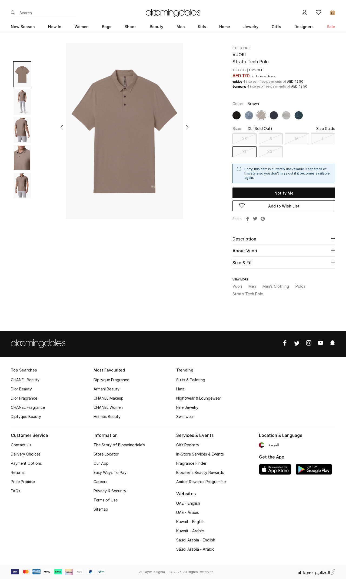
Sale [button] (331, 26)
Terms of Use (106, 500)
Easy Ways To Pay (110, 472)
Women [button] (82, 26)
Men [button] (181, 26)
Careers (100, 481)
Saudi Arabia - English (195, 540)
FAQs (15, 490)
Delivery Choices (26, 454)
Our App (101, 463)
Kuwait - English (190, 521)
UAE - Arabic (187, 512)
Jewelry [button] (250, 26)
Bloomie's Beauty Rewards (200, 472)
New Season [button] (23, 26)
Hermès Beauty (107, 416)
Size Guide (325, 128)
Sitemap (101, 509)
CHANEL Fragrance (28, 407)
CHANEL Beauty (25, 379)
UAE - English (188, 503)
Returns (18, 472)
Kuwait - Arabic (190, 530)
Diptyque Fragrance (111, 379)
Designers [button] (304, 26)
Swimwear (185, 416)
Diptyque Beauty (26, 416)
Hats (180, 389)
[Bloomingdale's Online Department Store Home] (173, 12)
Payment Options (26, 463)
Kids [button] (202, 26)
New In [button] (54, 26)
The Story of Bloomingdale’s (119, 445)
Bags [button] (106, 26)
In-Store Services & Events (200, 454)
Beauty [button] (156, 26)
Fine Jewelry (187, 407)
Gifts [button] (276, 26)
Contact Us (21, 445)
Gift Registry (187, 445)
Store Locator (106, 454)
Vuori (239, 54)
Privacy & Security (110, 490)
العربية (274, 445)
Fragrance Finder (191, 463)
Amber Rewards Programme (201, 481)
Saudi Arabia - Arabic (195, 549)
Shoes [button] (131, 26)
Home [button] (224, 26)
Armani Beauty (106, 389)
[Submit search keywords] (13, 13)
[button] (61, 127)
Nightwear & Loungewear (198, 398)
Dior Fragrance (24, 398)
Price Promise (23, 481)
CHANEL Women (108, 407)
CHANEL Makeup (109, 398)
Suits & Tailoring (190, 379)
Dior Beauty (21, 389)
